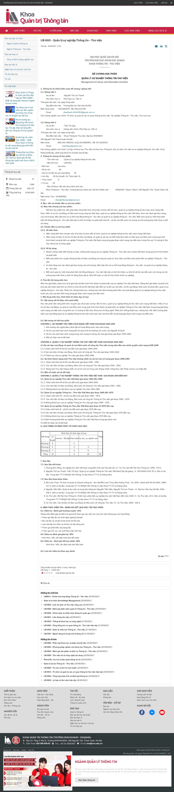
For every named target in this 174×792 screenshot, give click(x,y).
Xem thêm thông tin (86, 780)
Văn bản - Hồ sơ (43, 714)
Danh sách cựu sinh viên (146, 700)
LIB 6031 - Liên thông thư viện (56, 617)
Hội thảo (7, 717)
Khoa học (92, 30)
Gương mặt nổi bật (144, 694)
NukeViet (146, 753)
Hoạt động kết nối (144, 697)
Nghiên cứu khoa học (111, 709)
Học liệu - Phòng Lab (12, 705)
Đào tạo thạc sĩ (11, 54)
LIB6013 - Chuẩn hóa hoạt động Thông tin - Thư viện (66, 596)
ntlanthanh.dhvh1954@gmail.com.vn (79, 112)
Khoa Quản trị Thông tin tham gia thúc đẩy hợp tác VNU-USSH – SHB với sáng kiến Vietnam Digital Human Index (20, 98)
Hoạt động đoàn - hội (45, 700)
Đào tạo (74, 30)
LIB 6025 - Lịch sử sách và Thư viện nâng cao (63, 604)
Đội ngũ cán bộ (43, 709)
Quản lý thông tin (77, 712)
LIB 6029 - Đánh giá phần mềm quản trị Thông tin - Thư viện (69, 608)
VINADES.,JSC (164, 753)
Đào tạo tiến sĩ (11, 64)
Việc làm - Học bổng (45, 694)
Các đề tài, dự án (11, 714)
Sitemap (16, 750)
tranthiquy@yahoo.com (72, 146)
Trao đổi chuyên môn (45, 712)
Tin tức (37, 30)
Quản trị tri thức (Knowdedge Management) (62, 600)
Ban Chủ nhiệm (10, 700)
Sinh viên (111, 30)
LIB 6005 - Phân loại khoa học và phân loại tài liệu (65, 643)
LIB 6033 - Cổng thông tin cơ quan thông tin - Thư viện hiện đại (70, 625)
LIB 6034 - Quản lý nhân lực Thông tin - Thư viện (64, 629)
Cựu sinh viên (152, 2)
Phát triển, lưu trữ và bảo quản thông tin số (62, 659)
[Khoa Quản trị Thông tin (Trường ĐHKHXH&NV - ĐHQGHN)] (37, 16)
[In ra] (161, 46)
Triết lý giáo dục (10, 694)
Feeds (23, 750)
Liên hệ (164, 2)
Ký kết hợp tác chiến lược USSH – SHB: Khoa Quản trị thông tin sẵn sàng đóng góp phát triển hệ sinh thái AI (19, 142)
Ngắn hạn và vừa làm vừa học (18, 69)
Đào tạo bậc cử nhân (14, 38)
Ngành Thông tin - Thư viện (19, 49)
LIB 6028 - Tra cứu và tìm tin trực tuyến (60, 667)
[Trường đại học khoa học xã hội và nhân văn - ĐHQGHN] (16, 740)
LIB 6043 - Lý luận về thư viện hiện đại (60, 680)
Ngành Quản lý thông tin (17, 43)
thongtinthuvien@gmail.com (68, 200)
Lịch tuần (138, 2)
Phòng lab (107, 697)
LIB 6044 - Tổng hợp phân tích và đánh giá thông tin (66, 676)
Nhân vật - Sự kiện (77, 697)
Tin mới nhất (10, 86)
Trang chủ (7, 750)
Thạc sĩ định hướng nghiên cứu (20, 59)
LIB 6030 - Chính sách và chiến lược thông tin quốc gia (67, 613)
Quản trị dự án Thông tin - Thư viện (59, 663)
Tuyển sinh (56, 30)
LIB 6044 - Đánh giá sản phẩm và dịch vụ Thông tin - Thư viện (70, 651)
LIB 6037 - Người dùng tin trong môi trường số (63, 633)
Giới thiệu (19, 30)
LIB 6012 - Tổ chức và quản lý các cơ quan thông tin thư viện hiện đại (73, 672)
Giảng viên (8, 703)
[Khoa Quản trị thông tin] (7, 740)
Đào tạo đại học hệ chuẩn (80, 714)
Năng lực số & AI (157, 30)
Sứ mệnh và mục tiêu (12, 697)
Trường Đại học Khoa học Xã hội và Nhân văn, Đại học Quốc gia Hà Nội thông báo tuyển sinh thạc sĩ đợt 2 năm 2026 (20, 157)
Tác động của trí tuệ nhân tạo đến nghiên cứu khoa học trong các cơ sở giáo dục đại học (19, 111)
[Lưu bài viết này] (166, 46)
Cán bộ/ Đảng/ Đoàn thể (112, 712)
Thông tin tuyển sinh (78, 703)
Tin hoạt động (75, 694)
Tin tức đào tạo (11, 74)
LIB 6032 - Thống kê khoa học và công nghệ (62, 621)
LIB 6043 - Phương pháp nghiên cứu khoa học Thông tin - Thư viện (72, 647)
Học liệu (106, 694)
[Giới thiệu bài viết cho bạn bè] (156, 46)
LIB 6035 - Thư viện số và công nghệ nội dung (63, 655)
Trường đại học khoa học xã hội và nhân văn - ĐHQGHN (27, 2)
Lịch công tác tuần (77, 700)
